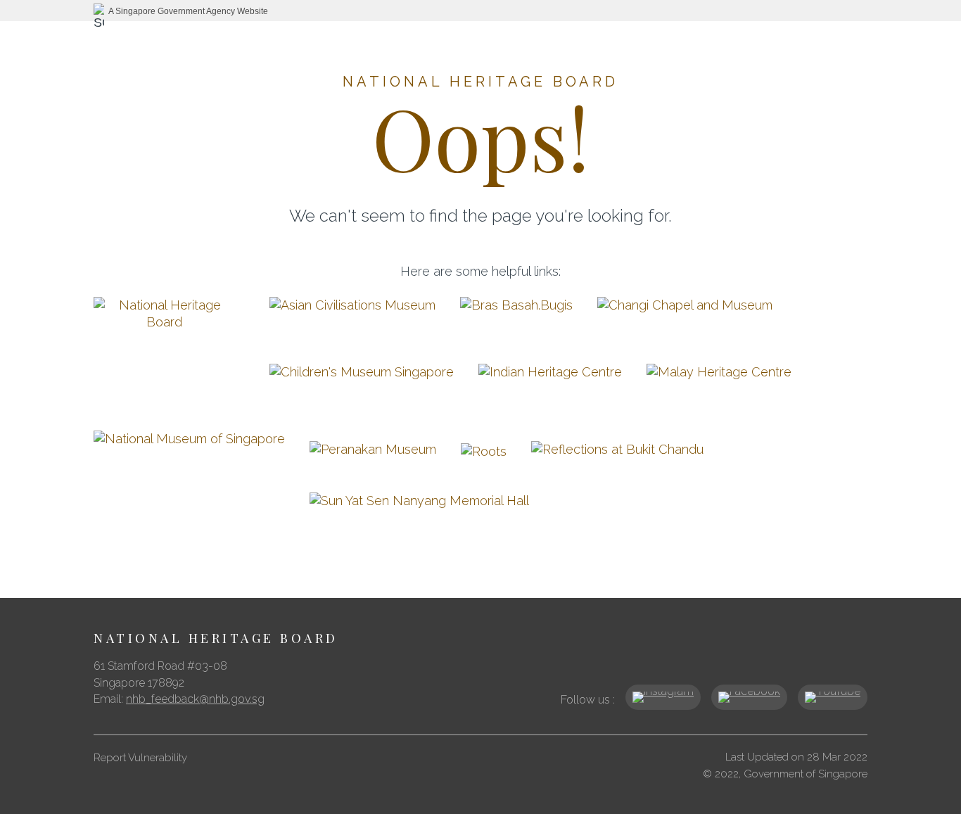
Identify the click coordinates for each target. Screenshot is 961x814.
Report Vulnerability (140, 757)
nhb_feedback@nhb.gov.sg (195, 699)
